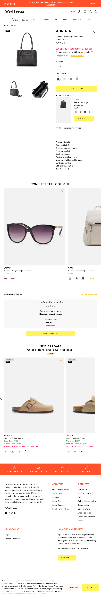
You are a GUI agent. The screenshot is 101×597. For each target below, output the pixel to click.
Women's (45, 19)
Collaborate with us (60, 509)
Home (6, 25)
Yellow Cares (57, 505)
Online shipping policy (87, 501)
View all (50, 354)
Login (7, 534)
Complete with (64, 95)
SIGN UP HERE (67, 558)
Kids (65, 19)
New (34, 19)
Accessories (77, 19)
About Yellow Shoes (60, 489)
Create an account (13, 538)
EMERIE (77, 100)
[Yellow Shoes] (14, 11)
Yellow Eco (56, 501)
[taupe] (76, 78)
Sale (88, 19)
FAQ (79, 497)
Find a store (57, 493)
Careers (55, 497)
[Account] (79, 11)
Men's (56, 19)
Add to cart (76, 88)
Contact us (83, 489)
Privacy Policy (46, 591)
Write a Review (77, 56)
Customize (73, 587)
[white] (64, 78)
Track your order (85, 493)
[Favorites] (85, 11)
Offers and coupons (86, 516)
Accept (90, 587)
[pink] (70, 78)
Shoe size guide (84, 513)
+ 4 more (91, 278)
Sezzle (81, 520)
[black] (58, 78)
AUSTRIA (13, 25)
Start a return (84, 509)
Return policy (83, 505)
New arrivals (50, 346)
